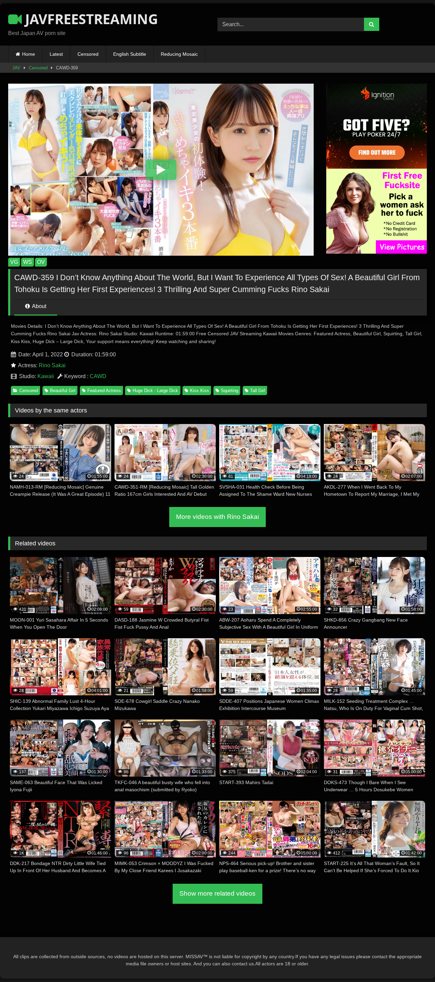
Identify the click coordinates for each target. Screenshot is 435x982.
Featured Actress (104, 390)
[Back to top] (413, 961)
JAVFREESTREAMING (90, 19)
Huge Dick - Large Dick (155, 390)
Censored (88, 54)
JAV (16, 67)
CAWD (98, 376)
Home (28, 54)
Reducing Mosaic (179, 54)
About (38, 306)
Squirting (229, 390)
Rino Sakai (52, 365)
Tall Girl (257, 390)
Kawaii (45, 376)
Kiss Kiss (199, 390)
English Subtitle (129, 54)
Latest (56, 54)
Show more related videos (217, 893)
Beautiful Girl (62, 390)
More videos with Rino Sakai (217, 516)
